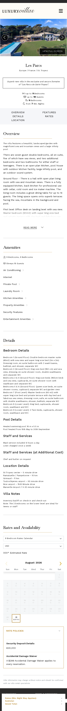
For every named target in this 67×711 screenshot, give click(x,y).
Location (18, 120)
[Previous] (5, 37)
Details (18, 116)
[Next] (62, 37)
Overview (18, 112)
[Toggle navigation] (61, 11)
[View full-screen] (52, 51)
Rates (49, 116)
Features (49, 112)
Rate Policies (15, 630)
